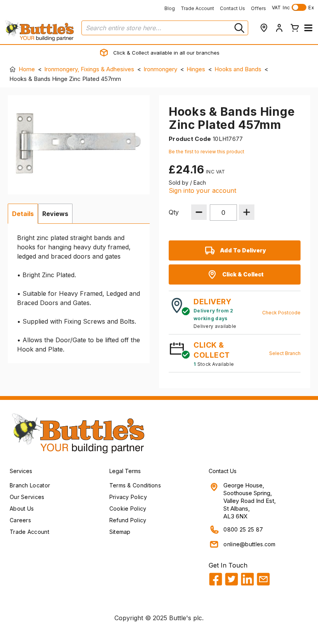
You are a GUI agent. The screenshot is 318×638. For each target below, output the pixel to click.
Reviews (55, 214)
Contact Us (232, 8)
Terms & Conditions (135, 485)
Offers (258, 8)
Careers (20, 520)
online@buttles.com (249, 544)
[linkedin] (247, 579)
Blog (169, 8)
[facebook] (216, 579)
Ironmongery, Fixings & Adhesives (89, 69)
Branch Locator (30, 485)
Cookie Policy (128, 508)
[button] (308, 28)
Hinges (196, 69)
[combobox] (164, 28)
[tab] (23, 214)
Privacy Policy (128, 497)
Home (27, 69)
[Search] (238, 28)
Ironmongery (160, 69)
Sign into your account (202, 190)
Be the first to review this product (206, 151)
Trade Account (197, 8)
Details (23, 214)
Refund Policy (128, 520)
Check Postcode (281, 313)
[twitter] (231, 579)
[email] (263, 579)
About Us (22, 508)
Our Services (27, 497)
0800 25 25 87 (243, 529)
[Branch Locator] (263, 28)
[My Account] (279, 28)
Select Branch (285, 353)
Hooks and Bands (237, 69)
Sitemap (120, 531)
